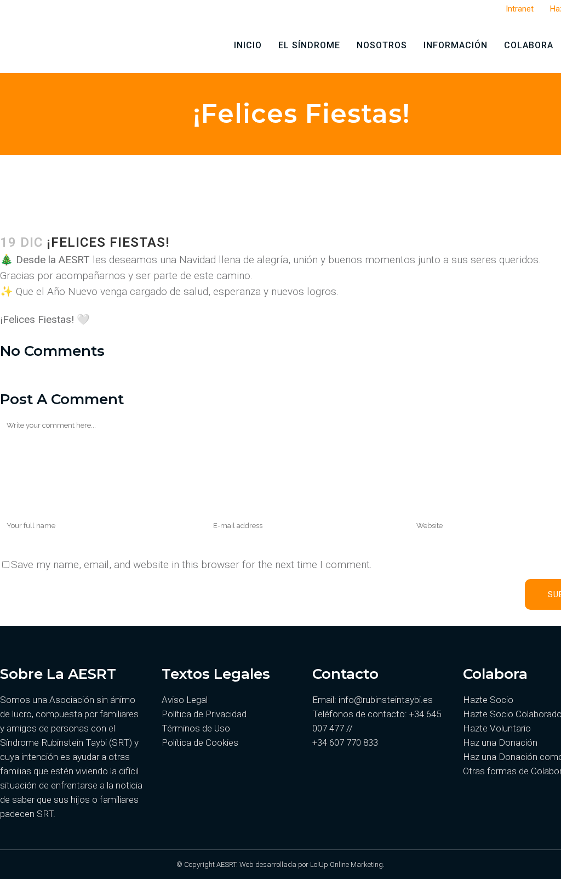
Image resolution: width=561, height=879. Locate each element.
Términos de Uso (196, 728)
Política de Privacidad (204, 713)
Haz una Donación (500, 742)
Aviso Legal (185, 699)
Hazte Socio (488, 699)
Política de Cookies (200, 742)
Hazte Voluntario (497, 728)
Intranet (520, 9)
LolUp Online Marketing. (347, 864)
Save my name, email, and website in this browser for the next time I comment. (191, 564)
